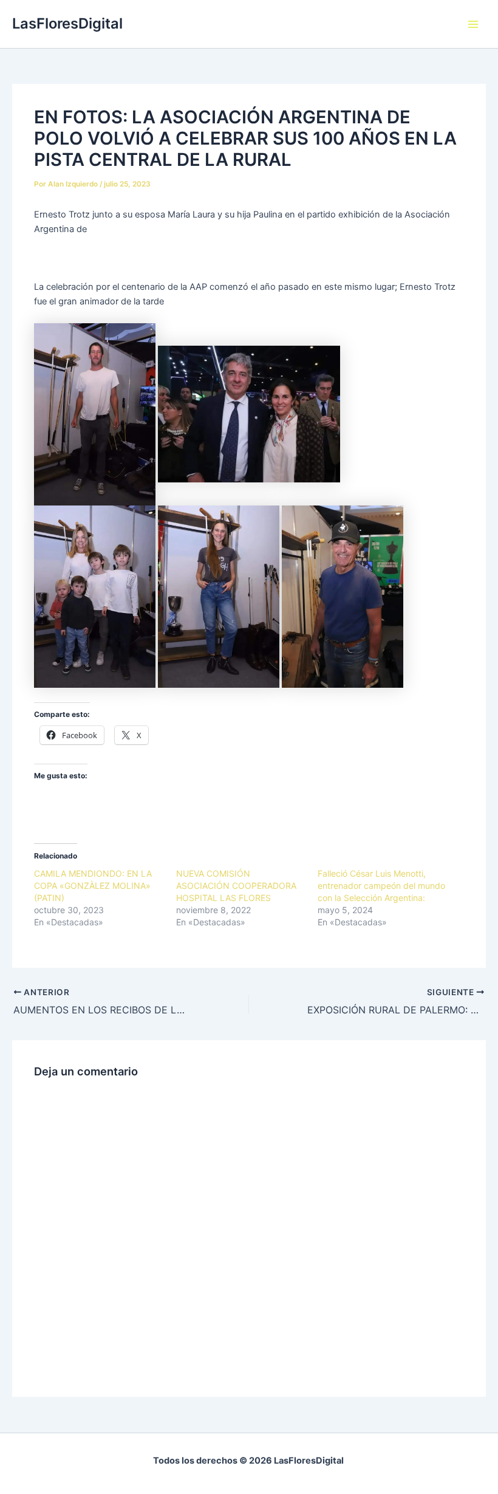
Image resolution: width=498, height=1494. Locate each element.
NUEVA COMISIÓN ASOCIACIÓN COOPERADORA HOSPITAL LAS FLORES (236, 885)
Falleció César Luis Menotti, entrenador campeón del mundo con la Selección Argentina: (381, 885)
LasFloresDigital (67, 23)
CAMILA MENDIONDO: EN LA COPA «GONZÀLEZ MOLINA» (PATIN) (93, 885)
